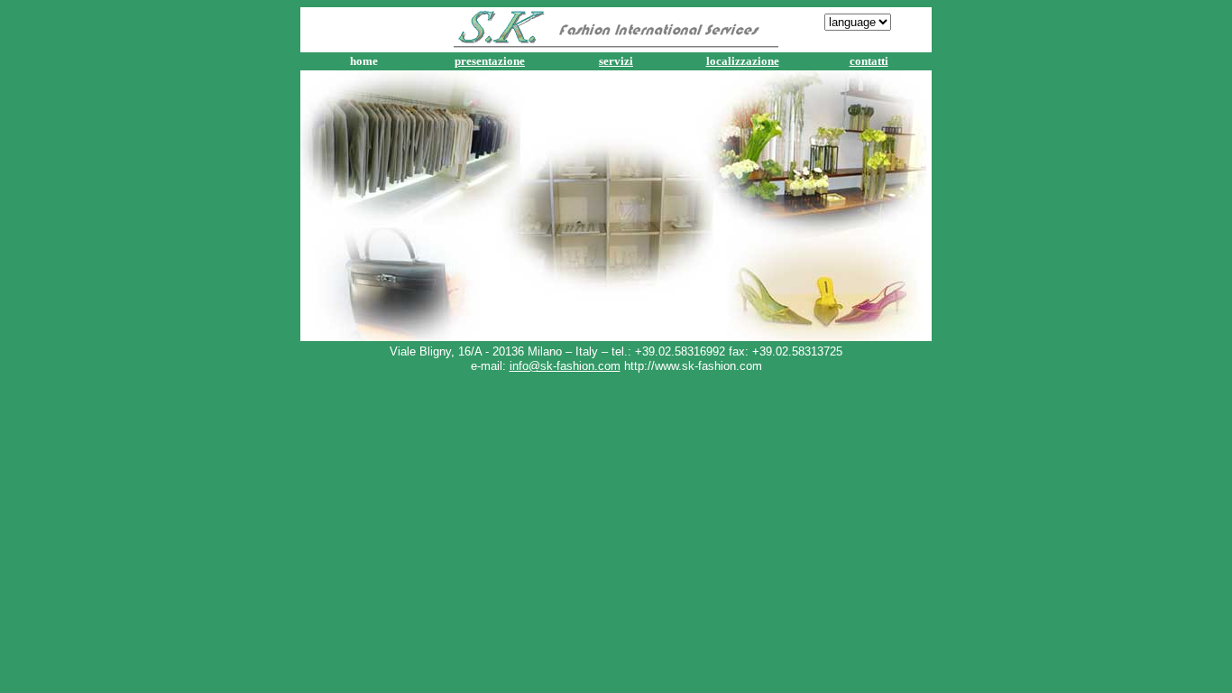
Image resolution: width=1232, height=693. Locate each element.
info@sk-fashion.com (565, 366)
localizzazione (742, 61)
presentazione (490, 61)
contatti (869, 61)
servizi (616, 61)
